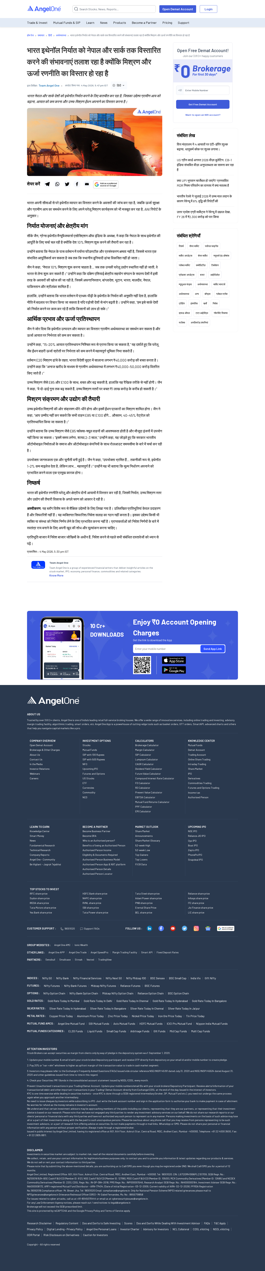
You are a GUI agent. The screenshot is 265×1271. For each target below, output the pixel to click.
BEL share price (143, 912)
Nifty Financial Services (87, 978)
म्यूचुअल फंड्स (185, 284)
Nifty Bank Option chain (83, 993)
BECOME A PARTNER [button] (95, 826)
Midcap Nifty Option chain (117, 993)
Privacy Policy (92, 1210)
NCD (85, 797)
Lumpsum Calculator (146, 759)
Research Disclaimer (39, 1223)
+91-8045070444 (86, 1198)
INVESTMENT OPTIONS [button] (97, 740)
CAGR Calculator (144, 764)
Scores (128, 1223)
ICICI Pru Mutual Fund (179, 1023)
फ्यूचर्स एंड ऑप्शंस (221, 255)
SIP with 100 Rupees (93, 754)
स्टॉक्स (182, 322)
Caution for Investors (95, 1235)
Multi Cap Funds (200, 1031)
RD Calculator (142, 787)
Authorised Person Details (97, 869)
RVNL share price (92, 902)
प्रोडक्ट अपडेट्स (186, 274)
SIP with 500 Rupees (94, 759)
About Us (35, 754)
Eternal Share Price (145, 907)
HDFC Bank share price (95, 893)
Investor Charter (129, 1229)
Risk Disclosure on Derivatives (61, 1235)
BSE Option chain (178, 993)
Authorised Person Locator (97, 873)
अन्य (197, 293)
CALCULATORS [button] (144, 740)
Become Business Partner (96, 831)
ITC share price (196, 902)
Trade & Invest (37, 23)
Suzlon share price (40, 898)
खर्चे (205, 303)
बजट (202, 274)
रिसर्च (181, 246)
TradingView (105, 959)
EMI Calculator (143, 811)
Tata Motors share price (43, 907)
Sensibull (50, 959)
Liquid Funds (94, 1031)
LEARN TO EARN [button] (39, 826)
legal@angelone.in (121, 1202)
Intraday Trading (197, 764)
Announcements (144, 835)
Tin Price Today (195, 1016)
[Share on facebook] (77, 184)
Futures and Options (94, 773)
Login (209, 9)
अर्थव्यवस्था (202, 284)
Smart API (147, 952)
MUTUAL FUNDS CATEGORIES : (46, 1031)
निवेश (215, 303)
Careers (34, 778)
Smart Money (37, 835)
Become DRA (89, 835)
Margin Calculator (144, 749)
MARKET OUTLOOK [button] (146, 826)
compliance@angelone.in (116, 1190)
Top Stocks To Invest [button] (44, 889)
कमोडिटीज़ (201, 265)
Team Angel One (49, 85)
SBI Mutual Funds (99, 1023)
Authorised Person (198, 797)
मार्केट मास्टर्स (219, 284)
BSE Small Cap (177, 978)
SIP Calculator (143, 754)
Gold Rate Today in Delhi (98, 1001)
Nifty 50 (47, 978)
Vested (90, 959)
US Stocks (88, 778)
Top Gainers (141, 854)
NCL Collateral (181, 1229)
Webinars (35, 773)
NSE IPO (192, 831)
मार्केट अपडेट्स (185, 255)
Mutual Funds (90, 749)
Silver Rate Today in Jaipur (184, 1008)
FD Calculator (142, 783)
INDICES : (33, 978)
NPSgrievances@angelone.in (42, 1194)
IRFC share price (38, 893)
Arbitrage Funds (139, 1031)
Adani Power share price (148, 898)
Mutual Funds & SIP (66, 23)
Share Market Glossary (147, 840)
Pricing (167, 23)
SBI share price (91, 907)
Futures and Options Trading (203, 787)
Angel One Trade (78, 952)
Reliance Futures (130, 985)
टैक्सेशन (215, 265)
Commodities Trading (199, 783)
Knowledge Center (40, 831)
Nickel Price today (143, 1016)
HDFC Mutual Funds (151, 1023)
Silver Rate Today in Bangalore (108, 1008)
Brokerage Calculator (147, 745)
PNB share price (144, 902)
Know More (56, 575)
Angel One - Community (42, 859)
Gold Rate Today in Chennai (132, 1001)
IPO (190, 773)
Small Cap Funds (116, 1031)
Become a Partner (144, 23)
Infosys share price (198, 898)
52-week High (142, 845)
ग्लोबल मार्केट (184, 265)
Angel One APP (56, 952)
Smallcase (65, 959)
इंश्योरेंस (194, 303)
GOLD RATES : (35, 1000)
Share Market (195, 768)
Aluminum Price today (90, 1016)
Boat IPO (193, 845)
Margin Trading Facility (124, 952)
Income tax (194, 792)
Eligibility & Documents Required (100, 854)
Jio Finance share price (200, 907)
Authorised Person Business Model (101, 859)
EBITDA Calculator (145, 797)
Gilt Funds (159, 1031)
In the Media (36, 764)
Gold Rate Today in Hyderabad (170, 1001)
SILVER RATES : (36, 1008)
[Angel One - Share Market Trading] (44, 9)
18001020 (69, 928)
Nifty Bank (62, 978)
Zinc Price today (118, 1016)
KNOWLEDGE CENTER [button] (201, 740)
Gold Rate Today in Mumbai (64, 1001)
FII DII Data (141, 864)
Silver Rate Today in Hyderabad (67, 1008)
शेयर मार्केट (194, 246)
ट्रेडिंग (182, 303)
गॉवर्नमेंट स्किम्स (221, 312)
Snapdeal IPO (195, 859)
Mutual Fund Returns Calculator (152, 801)
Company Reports (39, 854)
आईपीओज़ (215, 274)
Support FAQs (92, 928)
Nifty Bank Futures (75, 985)
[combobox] (119, 85)
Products (119, 23)
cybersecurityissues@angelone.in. (130, 1198)
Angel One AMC (62, 944)
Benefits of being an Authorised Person (104, 845)
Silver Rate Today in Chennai (147, 1008)
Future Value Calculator (148, 773)
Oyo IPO (192, 840)
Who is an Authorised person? (99, 840)
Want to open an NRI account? (202, 114)
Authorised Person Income (97, 850)
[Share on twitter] (67, 184)
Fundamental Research (42, 845)
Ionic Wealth (81, 944)
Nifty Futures (52, 985)
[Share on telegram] (47, 184)
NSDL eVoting (221, 1229)
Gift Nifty (210, 978)
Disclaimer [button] (35, 1150)
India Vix (196, 978)
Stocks (86, 745)
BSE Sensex (157, 978)
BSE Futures (152, 985)
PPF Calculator (143, 806)
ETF (85, 783)
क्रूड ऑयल (184, 312)
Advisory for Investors (156, 1229)
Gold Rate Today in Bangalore (209, 1001)
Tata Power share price (95, 912)
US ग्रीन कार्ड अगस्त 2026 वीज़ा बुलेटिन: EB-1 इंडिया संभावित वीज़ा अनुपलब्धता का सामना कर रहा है (205, 165)
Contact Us (36, 759)
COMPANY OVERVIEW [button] (43, 740)
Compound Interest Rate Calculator (154, 778)
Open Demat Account (177, 9)
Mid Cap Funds (178, 1031)
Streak (78, 959)
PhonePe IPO (195, 854)
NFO (85, 764)
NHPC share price (92, 898)
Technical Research (40, 850)
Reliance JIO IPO (197, 835)
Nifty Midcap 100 (136, 978)
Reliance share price (199, 893)
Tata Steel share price (147, 893)
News (103, 23)
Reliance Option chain (151, 993)
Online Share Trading (199, 759)
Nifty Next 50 (114, 978)
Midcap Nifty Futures (103, 985)
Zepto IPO (193, 850)
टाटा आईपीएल (202, 312)
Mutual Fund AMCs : (40, 1023)
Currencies (88, 787)
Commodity (89, 792)
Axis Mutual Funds (124, 1023)
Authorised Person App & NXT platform (104, 864)
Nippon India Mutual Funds (212, 1023)
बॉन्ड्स (207, 293)
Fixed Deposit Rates (168, 952)
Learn (90, 23)
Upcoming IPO (90, 768)
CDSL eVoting (201, 1229)
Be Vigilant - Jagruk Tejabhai (45, 864)
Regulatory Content (67, 1223)
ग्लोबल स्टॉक (222, 293)
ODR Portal (33, 1235)
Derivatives (194, 778)
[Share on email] (86, 184)
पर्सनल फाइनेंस (211, 246)
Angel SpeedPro (99, 952)
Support (183, 23)
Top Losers (141, 859)
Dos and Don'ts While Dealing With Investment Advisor (168, 1223)
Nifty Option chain (54, 993)
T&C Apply (220, 1223)
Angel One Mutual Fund (71, 1023)
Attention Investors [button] (42, 1048)
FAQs (207, 1223)
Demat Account (196, 749)
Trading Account (197, 754)
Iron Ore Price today (170, 1016)
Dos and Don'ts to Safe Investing (101, 1223)
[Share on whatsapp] (57, 184)
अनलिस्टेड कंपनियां (199, 322)
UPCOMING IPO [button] (197, 826)
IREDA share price (39, 902)
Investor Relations (40, 768)
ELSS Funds (75, 1031)
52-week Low (142, 850)
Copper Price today (61, 1016)
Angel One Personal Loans (101, 1229)
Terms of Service (114, 1210)
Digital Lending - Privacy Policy (65, 1229)
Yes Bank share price (41, 912)
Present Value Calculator (148, 792)
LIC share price (196, 912)
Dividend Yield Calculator (148, 768)
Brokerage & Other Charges (45, 749)
